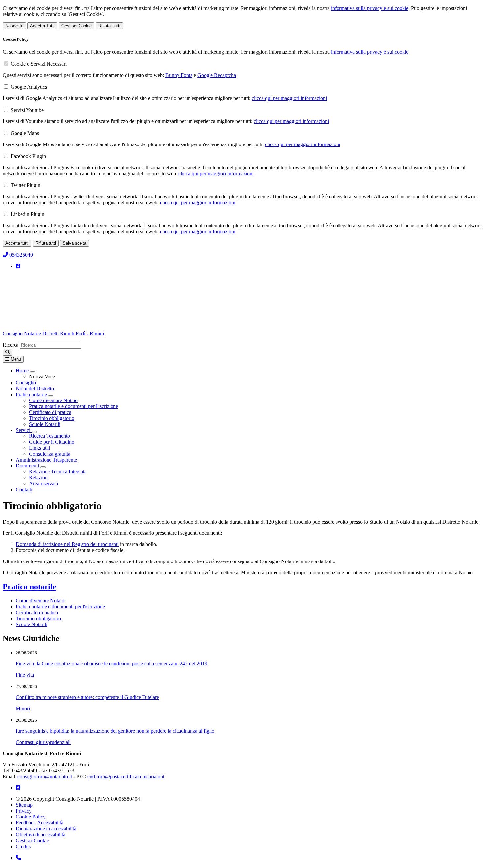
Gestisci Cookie (76, 25)
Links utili (39, 448)
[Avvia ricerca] (7, 352)
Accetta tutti (17, 243)
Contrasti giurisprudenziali (43, 742)
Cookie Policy (31, 816)
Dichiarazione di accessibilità (46, 828)
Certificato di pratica (50, 412)
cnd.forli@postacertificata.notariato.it (125, 776)
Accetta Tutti (42, 25)
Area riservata (43, 483)
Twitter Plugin (25, 185)
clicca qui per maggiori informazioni (289, 98)
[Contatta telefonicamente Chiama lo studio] (18, 857)
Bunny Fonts (178, 75)
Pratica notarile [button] (32, 394)
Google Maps (25, 133)
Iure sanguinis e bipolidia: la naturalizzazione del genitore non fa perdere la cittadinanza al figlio (115, 731)
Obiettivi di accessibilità (40, 834)
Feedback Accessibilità (39, 822)
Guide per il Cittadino (51, 442)
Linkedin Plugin (27, 214)
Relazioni (39, 477)
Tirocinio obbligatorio (51, 418)
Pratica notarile (29, 586)
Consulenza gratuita (49, 454)
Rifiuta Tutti (109, 25)
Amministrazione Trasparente (46, 460)
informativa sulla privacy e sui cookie (369, 8)
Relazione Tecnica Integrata (58, 471)
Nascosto (14, 25)
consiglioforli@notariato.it (45, 776)
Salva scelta (74, 243)
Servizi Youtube (27, 110)
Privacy (24, 811)
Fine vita (25, 675)
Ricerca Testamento (49, 436)
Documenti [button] (28, 465)
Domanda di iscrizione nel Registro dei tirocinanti (67, 544)
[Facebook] (18, 266)
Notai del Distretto (35, 388)
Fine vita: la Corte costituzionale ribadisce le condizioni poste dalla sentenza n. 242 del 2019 (111, 663)
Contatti (24, 489)
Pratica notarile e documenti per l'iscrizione (73, 406)
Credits (23, 846)
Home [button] (23, 370)
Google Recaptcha (216, 75)
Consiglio (26, 382)
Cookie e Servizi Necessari (39, 64)
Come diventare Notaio (53, 400)
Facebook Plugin (28, 156)
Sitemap (24, 805)
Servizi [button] (24, 430)
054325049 (20, 255)
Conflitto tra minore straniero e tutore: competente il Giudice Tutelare (87, 697)
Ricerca (10, 345)
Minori (23, 708)
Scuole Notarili (44, 424)
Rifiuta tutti (45, 243)
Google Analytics (29, 87)
